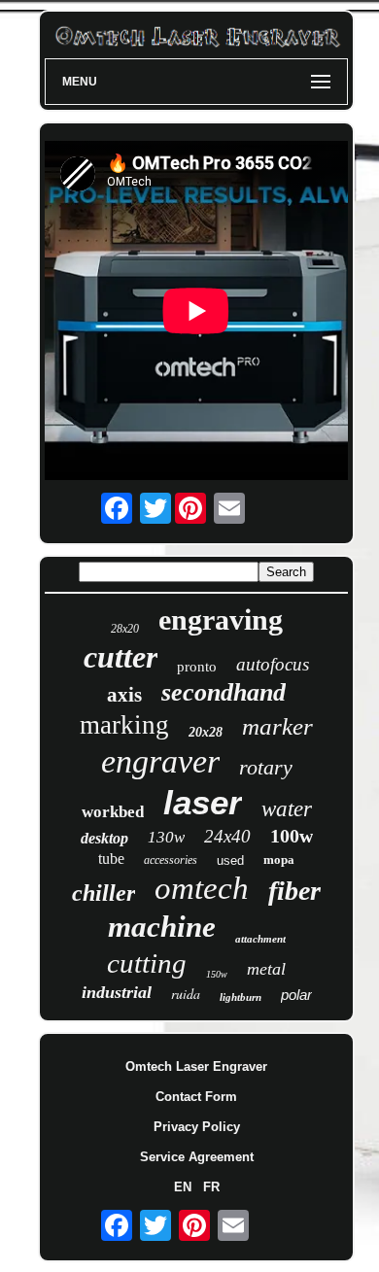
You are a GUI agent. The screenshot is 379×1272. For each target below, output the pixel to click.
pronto (197, 666)
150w (216, 974)
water (286, 809)
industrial (117, 992)
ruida (185, 993)
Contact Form (196, 1096)
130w (166, 837)
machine (162, 927)
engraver (160, 761)
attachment (260, 939)
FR (211, 1187)
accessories (170, 860)
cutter (120, 656)
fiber (294, 891)
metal (266, 969)
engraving (220, 619)
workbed (113, 812)
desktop (104, 838)
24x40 (227, 836)
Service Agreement (197, 1157)
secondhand (223, 692)
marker (277, 726)
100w (291, 835)
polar (296, 994)
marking (124, 724)
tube (111, 858)
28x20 (125, 629)
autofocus (272, 664)
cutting (147, 963)
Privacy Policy (197, 1126)
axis (124, 694)
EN (182, 1187)
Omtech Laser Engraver (196, 1066)
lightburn (240, 997)
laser (202, 802)
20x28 (206, 732)
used (230, 860)
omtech (202, 888)
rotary (266, 767)
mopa (278, 859)
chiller (103, 893)
